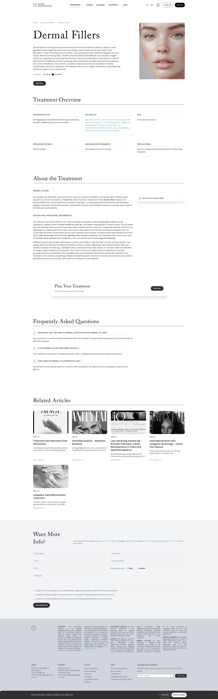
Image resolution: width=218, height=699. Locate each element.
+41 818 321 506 (64, 673)
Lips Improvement (93, 120)
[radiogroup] (135, 568)
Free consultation (91, 669)
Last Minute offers (91, 679)
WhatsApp (133, 541)
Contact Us (167, 5)
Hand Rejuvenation (113, 122)
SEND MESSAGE (41, 605)
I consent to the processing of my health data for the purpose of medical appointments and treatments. (75, 595)
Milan (131, 568)
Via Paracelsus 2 (64, 668)
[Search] (147, 5)
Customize (165, 695)
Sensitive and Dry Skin (107, 125)
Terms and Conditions (119, 669)
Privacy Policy (116, 671)
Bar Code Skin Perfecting (112, 120)
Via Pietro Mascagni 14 (40, 668)
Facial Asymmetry (121, 128)
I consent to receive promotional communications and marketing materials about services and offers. (74, 599)
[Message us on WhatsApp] (158, 5)
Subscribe (181, 676)
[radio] (127, 568)
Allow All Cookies (179, 695)
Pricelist (87, 674)
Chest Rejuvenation (111, 131)
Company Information (119, 677)
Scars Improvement (93, 131)
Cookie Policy (116, 674)
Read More (38, 460)
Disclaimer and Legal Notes (121, 679)
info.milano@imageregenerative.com (161, 541)
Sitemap (87, 682)
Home (35, 22)
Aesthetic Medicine (48, 22)
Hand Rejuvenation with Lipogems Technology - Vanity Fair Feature (166, 443)
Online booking (89, 671)
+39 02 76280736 (110, 541)
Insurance (88, 677)
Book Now (180, 5)
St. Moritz (141, 568)
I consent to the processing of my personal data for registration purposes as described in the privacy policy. (77, 591)
